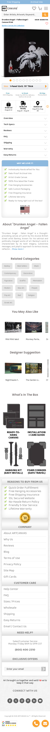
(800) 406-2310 (25, 649)
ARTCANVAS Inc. (23, 716)
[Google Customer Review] (9, 723)
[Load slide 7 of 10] (30, 80)
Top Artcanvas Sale (25, 2)
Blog (6, 552)
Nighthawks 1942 (12, 380)
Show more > (18, 249)
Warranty (8, 149)
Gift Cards (10, 576)
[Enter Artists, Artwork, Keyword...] (45, 14)
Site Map (9, 570)
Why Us (8, 539)
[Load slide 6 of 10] (27, 80)
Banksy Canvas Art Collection (13, 25)
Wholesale (10, 607)
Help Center (11, 589)
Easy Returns (10, 155)
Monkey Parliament (33, 339)
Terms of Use (12, 558)
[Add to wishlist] (47, 23)
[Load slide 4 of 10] (20, 80)
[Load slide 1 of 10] (10, 80)
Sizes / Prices (12, 601)
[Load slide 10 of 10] (40, 80)
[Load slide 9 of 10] (37, 80)
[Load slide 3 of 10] (17, 80)
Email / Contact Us (15, 626)
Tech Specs (9, 124)
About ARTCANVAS (15, 533)
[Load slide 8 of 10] (33, 80)
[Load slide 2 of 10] (14, 80)
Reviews (8, 130)
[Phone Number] (36, 723)
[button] (40, 8)
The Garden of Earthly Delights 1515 (33, 380)
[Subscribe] (43, 669)
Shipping (8, 142)
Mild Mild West (12, 339)
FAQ (6, 136)
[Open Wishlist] (34, 8)
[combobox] (25, 14)
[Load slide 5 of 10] (24, 80)
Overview (8, 118)
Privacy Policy (12, 564)
